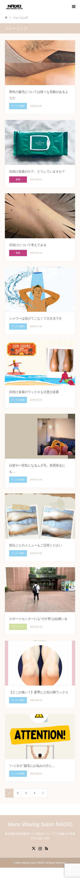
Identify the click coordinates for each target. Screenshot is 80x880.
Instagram (40, 848)
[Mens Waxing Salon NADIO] (14, 6)
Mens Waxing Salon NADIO (40, 824)
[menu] (73, 6)
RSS (46, 848)
